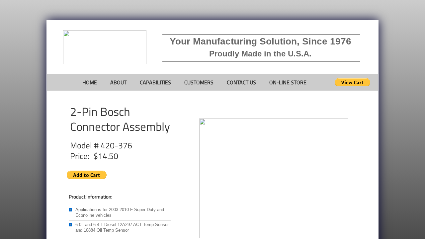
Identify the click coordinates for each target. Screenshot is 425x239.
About (118, 82)
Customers (198, 82)
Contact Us (241, 82)
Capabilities (155, 82)
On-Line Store (287, 82)
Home (89, 82)
